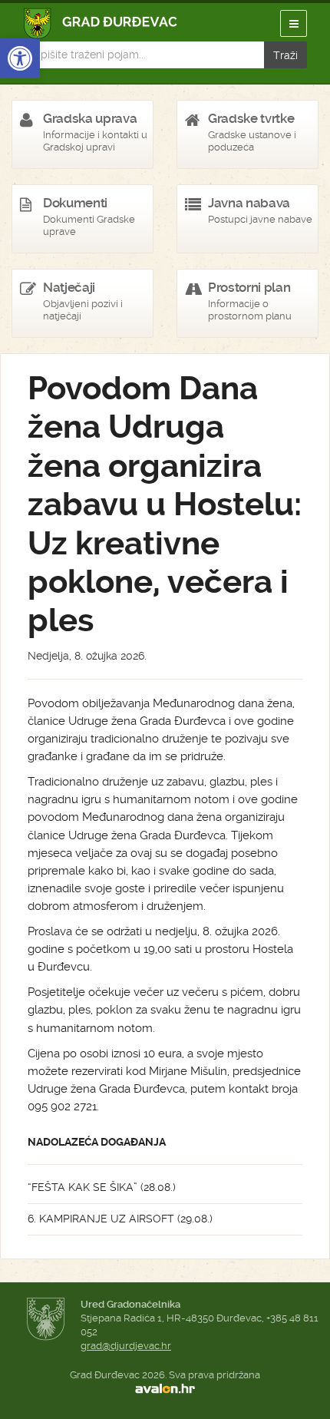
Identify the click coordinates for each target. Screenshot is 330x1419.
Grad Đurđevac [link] (101, 23)
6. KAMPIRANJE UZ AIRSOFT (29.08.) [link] (120, 1218)
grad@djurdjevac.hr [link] (126, 1345)
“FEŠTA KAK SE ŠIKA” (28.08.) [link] (102, 1187)
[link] (20, 58)
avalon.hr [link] (165, 1389)
